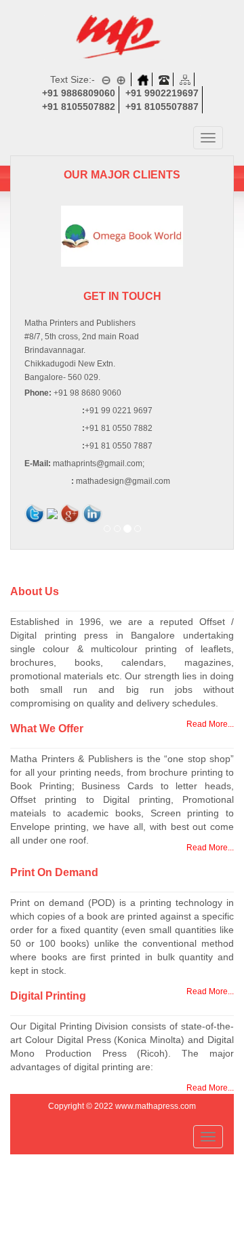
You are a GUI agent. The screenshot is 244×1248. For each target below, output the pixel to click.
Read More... (210, 847)
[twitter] (34, 513)
